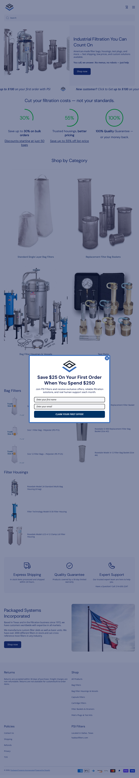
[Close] (107, 358)
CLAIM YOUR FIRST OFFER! (70, 414)
